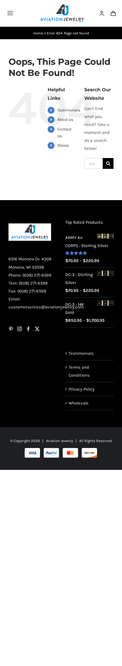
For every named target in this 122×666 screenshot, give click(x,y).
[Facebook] (28, 329)
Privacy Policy (81, 389)
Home (38, 33)
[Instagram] (19, 329)
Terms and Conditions (79, 371)
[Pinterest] (11, 329)
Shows (63, 145)
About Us (65, 119)
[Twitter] (37, 329)
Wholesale (79, 403)
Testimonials (68, 110)
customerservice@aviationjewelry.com (46, 307)
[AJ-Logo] (62, 6)
